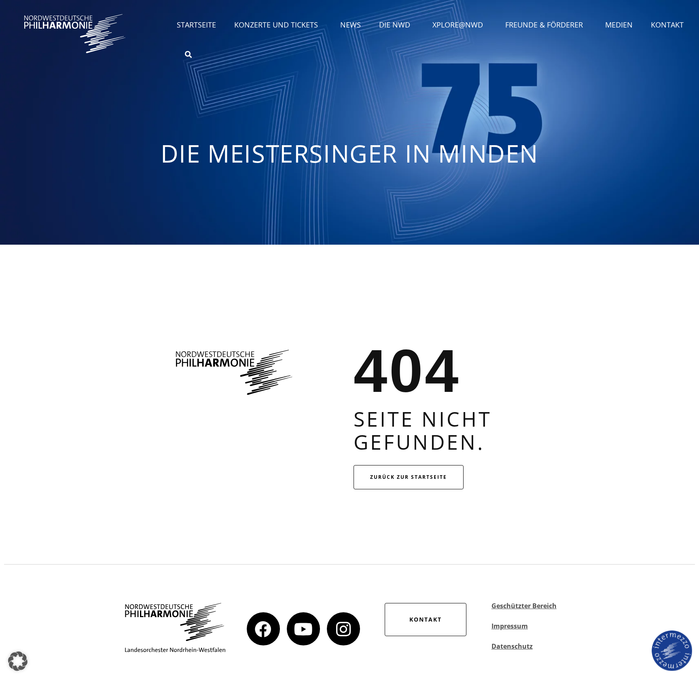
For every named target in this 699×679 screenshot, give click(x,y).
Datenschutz (512, 646)
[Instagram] (343, 628)
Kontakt (667, 25)
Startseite (196, 25)
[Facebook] (263, 628)
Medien (619, 25)
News (350, 25)
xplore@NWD (457, 25)
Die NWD (394, 25)
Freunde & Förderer (544, 25)
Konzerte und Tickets (276, 25)
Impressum (509, 626)
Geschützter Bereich (524, 605)
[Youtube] (303, 628)
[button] (18, 661)
